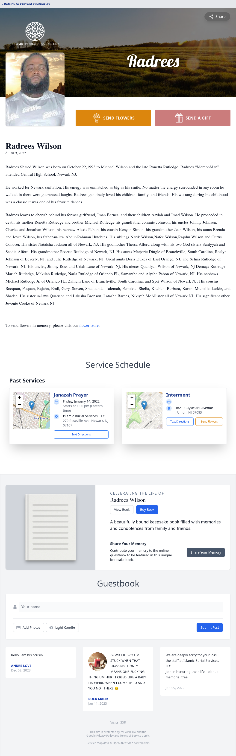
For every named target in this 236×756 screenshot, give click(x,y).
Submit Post (210, 627)
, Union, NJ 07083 (188, 412)
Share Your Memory (206, 552)
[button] (32, 405)
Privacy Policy (105, 736)
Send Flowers (209, 421)
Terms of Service (130, 736)
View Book (122, 509)
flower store (89, 325)
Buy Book (147, 509)
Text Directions (81, 434)
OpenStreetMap (123, 743)
